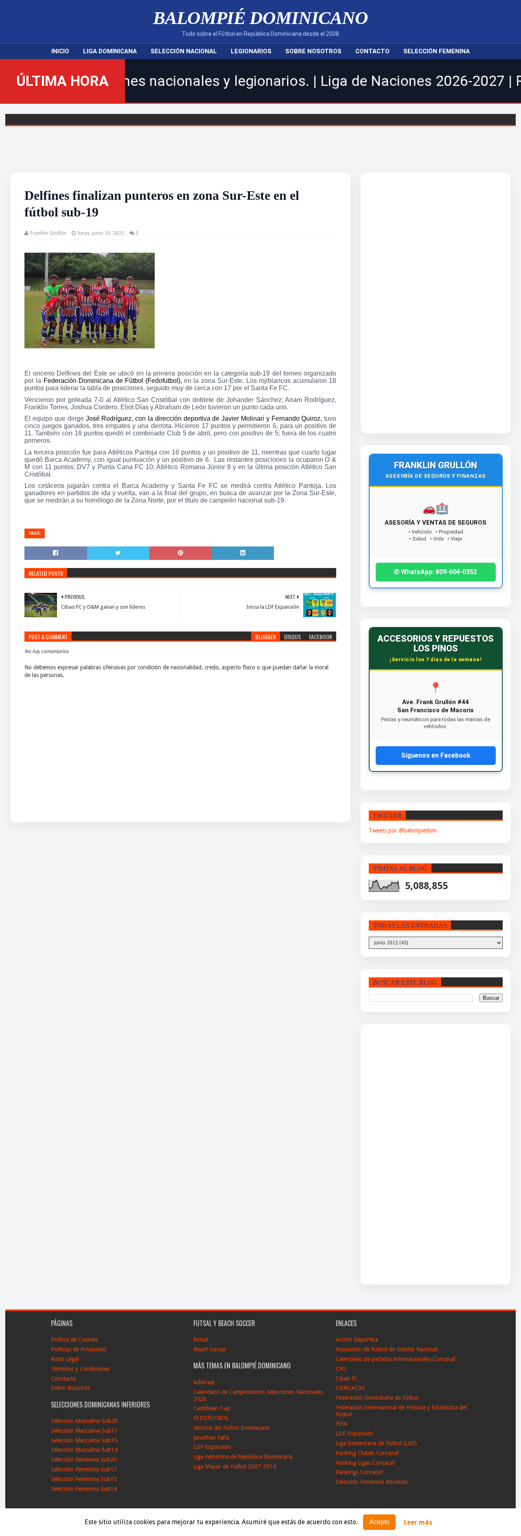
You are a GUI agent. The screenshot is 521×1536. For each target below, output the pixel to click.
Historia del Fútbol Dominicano (231, 1428)
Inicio (60, 51)
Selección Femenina (436, 51)
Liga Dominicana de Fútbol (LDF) (376, 1443)
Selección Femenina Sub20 (84, 1459)
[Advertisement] (419, 303)
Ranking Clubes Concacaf (367, 1453)
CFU (341, 1369)
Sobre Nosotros (313, 51)
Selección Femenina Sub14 (84, 1489)
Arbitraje (204, 1382)
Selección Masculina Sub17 (84, 1430)
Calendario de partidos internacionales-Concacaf (395, 1359)
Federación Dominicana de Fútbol (377, 1397)
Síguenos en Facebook (436, 755)
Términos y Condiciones (80, 1369)
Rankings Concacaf (359, 1472)
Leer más (418, 1522)
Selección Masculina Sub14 (84, 1449)
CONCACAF (350, 1388)
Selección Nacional (184, 51)
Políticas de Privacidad (78, 1349)
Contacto (372, 51)
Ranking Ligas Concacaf (365, 1463)
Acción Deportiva (357, 1339)
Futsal (200, 1339)
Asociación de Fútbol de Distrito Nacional (387, 1349)
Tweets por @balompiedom (403, 830)
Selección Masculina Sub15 (84, 1440)
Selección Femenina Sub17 (84, 1469)
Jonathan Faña (211, 1437)
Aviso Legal (65, 1359)
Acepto (379, 1522)
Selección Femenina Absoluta (371, 1482)
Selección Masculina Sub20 (84, 1421)
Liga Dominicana (110, 51)
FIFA (341, 1423)
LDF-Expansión (212, 1447)
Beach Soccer (209, 1349)
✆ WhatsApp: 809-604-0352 (435, 572)
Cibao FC (347, 1378)
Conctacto (63, 1378)
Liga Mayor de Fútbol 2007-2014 (234, 1466)
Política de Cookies (74, 1339)
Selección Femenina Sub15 (84, 1479)
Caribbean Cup (211, 1408)
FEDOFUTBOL (210, 1418)
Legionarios (251, 51)
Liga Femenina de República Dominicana (243, 1456)
